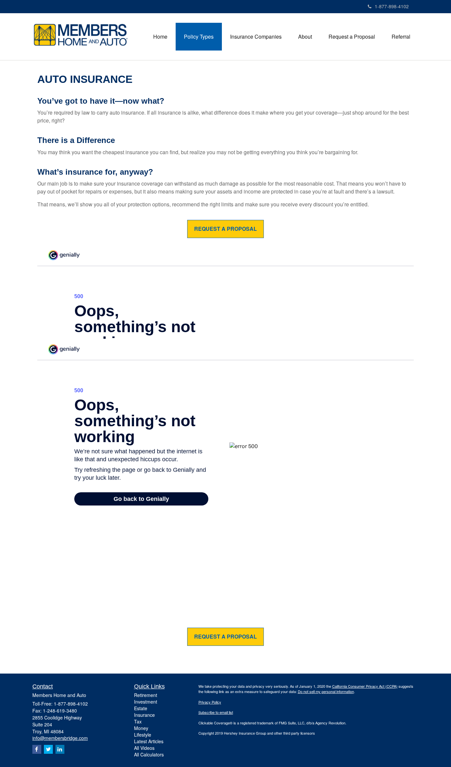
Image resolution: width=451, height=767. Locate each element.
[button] (199, 37)
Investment (145, 701)
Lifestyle (142, 734)
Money (141, 728)
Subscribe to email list (215, 712)
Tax (138, 721)
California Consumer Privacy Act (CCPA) (365, 686)
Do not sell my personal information (326, 691)
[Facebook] (36, 749)
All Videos (144, 748)
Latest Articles (148, 741)
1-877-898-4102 (392, 6)
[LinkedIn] (59, 749)
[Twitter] (48, 749)
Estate (140, 708)
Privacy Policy (209, 702)
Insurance (144, 715)
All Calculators (149, 754)
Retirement (145, 695)
